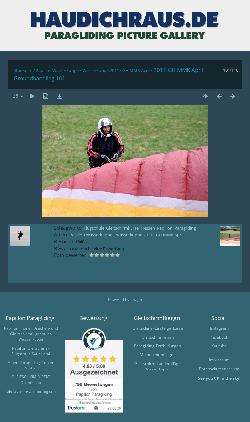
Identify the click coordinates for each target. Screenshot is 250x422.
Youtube (219, 346)
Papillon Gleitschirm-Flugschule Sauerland (30, 350)
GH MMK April (136, 70)
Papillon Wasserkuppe (57, 70)
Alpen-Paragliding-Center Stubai (31, 365)
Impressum (219, 360)
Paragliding (185, 228)
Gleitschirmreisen (158, 337)
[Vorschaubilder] (205, 96)
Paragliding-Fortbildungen (157, 346)
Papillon (165, 228)
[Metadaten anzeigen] (45, 96)
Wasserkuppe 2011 (100, 70)
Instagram (219, 328)
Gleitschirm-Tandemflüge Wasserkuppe (157, 366)
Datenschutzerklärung (219, 368)
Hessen (148, 228)
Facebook (219, 337)
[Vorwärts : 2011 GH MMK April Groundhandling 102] (233, 96)
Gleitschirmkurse (122, 228)
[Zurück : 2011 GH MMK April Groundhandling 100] (219, 96)
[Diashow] (32, 96)
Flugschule (94, 228)
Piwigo (136, 299)
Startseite (23, 70)
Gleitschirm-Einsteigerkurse (157, 328)
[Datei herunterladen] (59, 96)
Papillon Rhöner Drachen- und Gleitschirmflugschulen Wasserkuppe (31, 333)
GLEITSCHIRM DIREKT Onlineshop (30, 379)
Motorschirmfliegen (157, 354)
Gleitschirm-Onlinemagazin (31, 391)
